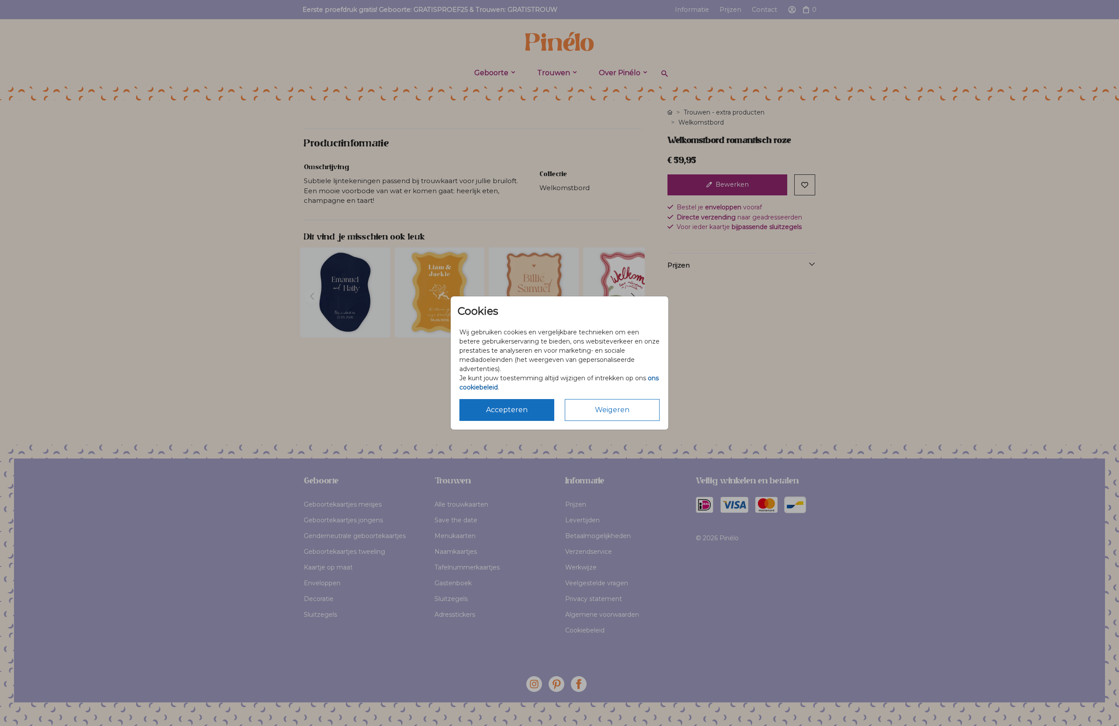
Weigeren (612, 410)
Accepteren (507, 410)
